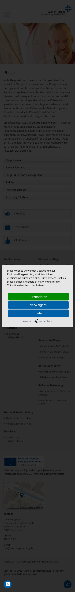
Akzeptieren (38, 297)
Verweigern (38, 305)
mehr (38, 313)
